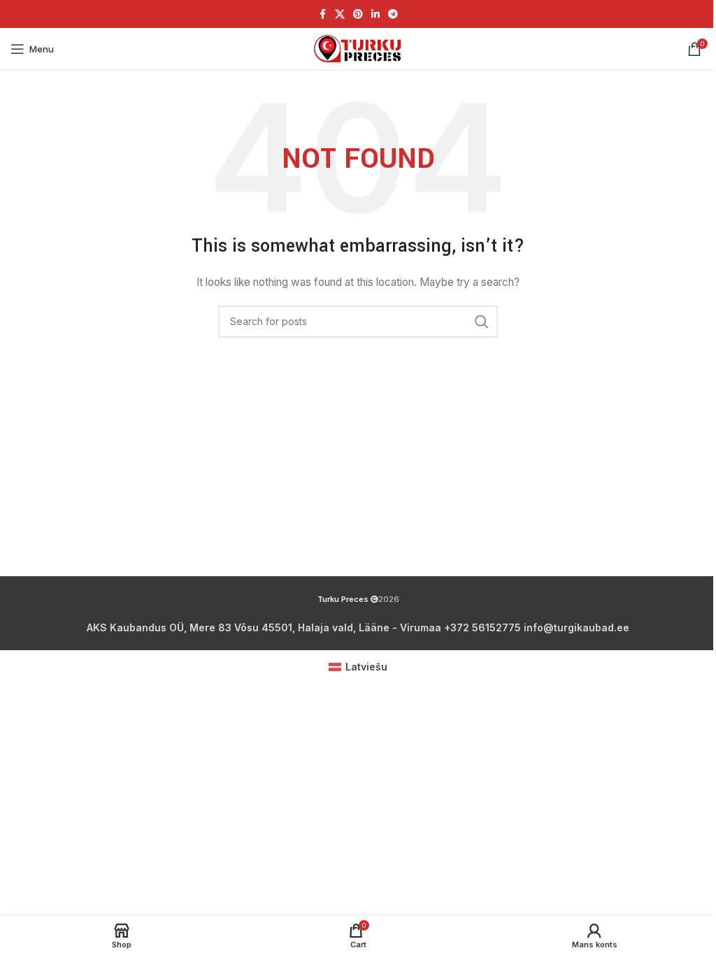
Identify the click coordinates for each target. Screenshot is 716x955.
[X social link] (340, 14)
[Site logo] (358, 48)
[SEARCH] (482, 322)
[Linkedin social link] (375, 14)
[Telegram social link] (393, 14)
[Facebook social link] (322, 14)
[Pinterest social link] (358, 14)
